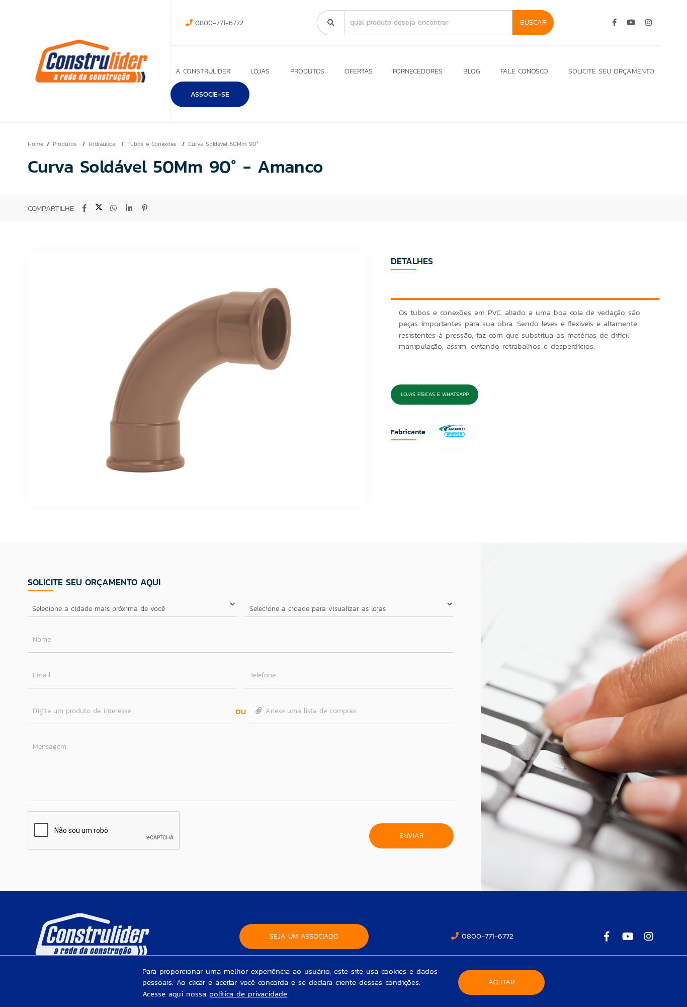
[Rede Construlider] (91, 61)
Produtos (307, 71)
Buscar (533, 22)
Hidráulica (103, 143)
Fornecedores (418, 71)
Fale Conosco (524, 71)
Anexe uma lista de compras (309, 711)
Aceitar (501, 982)
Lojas (260, 71)
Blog (471, 71)
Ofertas (359, 71)
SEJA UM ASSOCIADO (304, 936)
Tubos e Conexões (153, 143)
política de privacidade (248, 993)
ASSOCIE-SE (210, 94)
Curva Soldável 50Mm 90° (223, 143)
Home (35, 143)
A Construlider (203, 71)
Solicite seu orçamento (611, 71)
